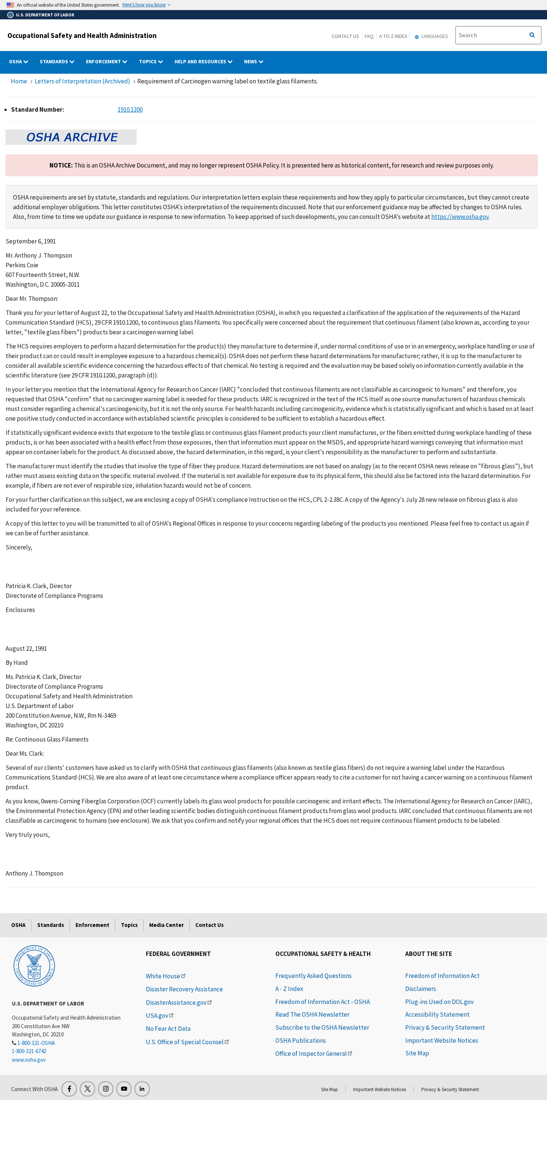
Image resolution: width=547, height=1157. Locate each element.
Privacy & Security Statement (445, 1027)
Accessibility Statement (437, 1014)
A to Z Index (393, 36)
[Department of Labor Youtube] (124, 1089)
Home (19, 81)
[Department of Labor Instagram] (105, 1089)
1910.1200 (130, 109)
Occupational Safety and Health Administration (82, 35)
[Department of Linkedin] (142, 1089)
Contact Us (345, 36)
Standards (54, 61)
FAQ (369, 36)
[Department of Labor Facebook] (69, 1089)
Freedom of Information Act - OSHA (322, 1002)
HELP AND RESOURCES (201, 61)
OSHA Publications (300, 1040)
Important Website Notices (441, 1040)
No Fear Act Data (168, 1028)
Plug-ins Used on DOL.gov (439, 1002)
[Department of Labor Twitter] (87, 1089)
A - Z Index (289, 989)
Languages (434, 36)
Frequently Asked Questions (313, 976)
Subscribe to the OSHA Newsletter (322, 1027)
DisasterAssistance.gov (176, 1002)
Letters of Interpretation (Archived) (82, 81)
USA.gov (157, 1015)
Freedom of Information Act (442, 976)
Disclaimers (420, 989)
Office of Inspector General (311, 1053)
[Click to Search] (532, 35)
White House (163, 976)
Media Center (166, 924)
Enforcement (104, 61)
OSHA (16, 61)
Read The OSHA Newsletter (312, 1014)
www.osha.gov (29, 1059)
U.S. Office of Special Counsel (185, 1042)
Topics (148, 61)
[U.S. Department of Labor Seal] (34, 965)
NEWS (251, 61)
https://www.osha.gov (460, 217)
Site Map (417, 1053)
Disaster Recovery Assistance (184, 989)
